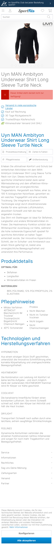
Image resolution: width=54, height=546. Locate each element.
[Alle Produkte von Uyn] (48, 26)
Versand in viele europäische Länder (20, 107)
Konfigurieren (26, 533)
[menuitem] (43, 10)
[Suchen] (49, 16)
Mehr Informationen (19, 527)
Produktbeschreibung (16, 152)
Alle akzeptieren (26, 540)
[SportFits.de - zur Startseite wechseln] (26, 11)
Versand (5, 478)
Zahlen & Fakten (40, 152)
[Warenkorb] (50, 10)
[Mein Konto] (10, 10)
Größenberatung (40, 159)
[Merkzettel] (43, 10)
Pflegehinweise (13, 159)
